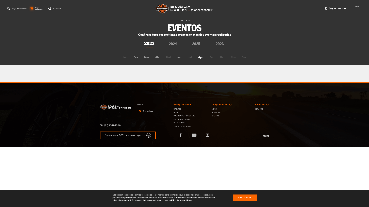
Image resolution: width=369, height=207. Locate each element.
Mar (146, 57)
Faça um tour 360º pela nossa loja (123, 135)
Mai (168, 57)
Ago (200, 57)
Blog (176, 112)
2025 (196, 44)
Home (181, 20)
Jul (190, 57)
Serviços (259, 109)
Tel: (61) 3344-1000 (110, 125)
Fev (136, 57)
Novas (214, 109)
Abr (157, 57)
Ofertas (215, 116)
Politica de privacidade (184, 116)
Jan (125, 57)
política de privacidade (180, 200)
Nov (233, 57)
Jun (179, 57)
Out (222, 57)
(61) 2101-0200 (337, 8)
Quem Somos (179, 123)
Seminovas (216, 112)
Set (211, 57)
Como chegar (148, 111)
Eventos (187, 20)
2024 (173, 44)
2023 (149, 44)
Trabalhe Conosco (182, 126)
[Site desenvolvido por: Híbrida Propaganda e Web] (266, 135)
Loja (39, 9)
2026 (220, 44)
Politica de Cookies (182, 119)
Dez (244, 57)
